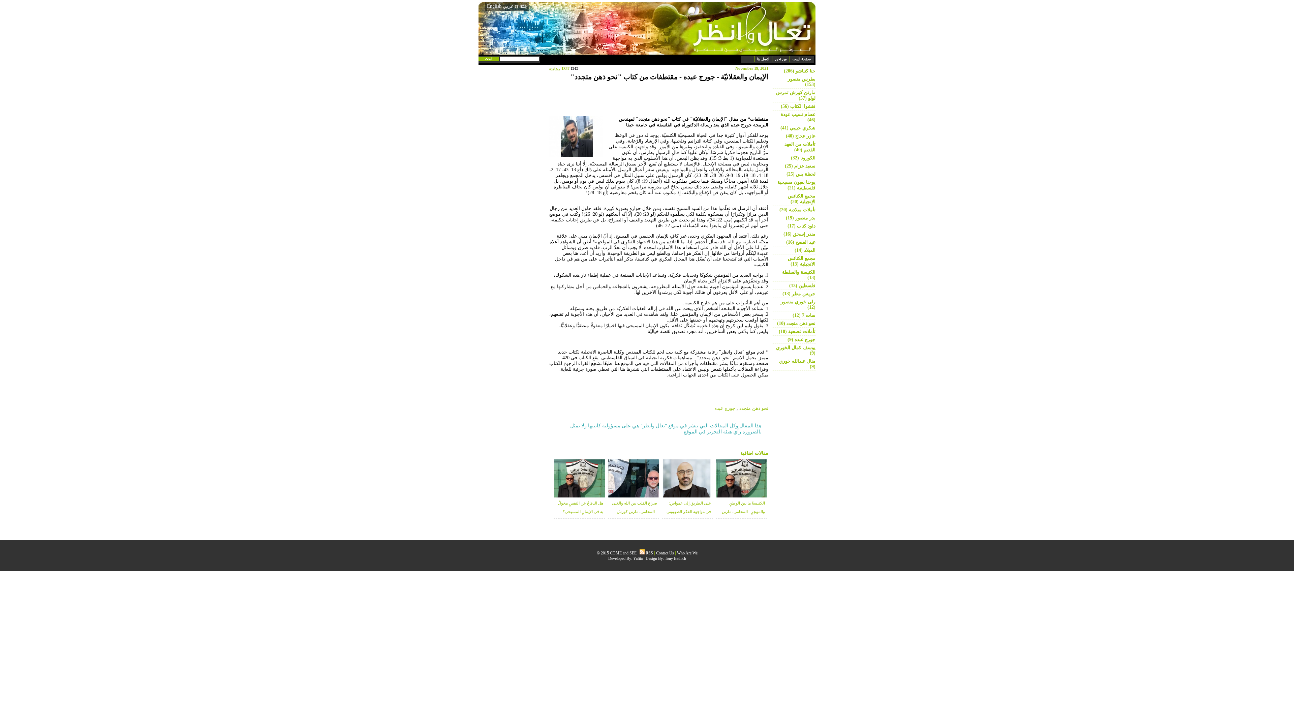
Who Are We (687, 553)
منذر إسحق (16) (799, 234)
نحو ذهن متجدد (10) (796, 323)
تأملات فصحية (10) (797, 331)
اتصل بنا (763, 59)
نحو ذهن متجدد (753, 408)
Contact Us (665, 553)
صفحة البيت (802, 59)
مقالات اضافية (754, 453)
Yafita (638, 558)
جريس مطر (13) (798, 293)
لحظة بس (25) (801, 174)
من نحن (781, 59)
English (494, 6)
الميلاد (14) (805, 250)
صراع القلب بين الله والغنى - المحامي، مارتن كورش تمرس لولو (634, 511)
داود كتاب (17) (801, 226)
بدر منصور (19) (800, 217)
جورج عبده (724, 408)
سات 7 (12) (804, 315)
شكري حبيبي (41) (797, 127)
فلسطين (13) (802, 285)
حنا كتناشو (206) (799, 70)
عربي (508, 6)
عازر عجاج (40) (800, 136)
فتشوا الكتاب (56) (798, 106)
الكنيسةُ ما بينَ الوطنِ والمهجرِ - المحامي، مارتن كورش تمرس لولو (743, 511)
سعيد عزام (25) (800, 166)
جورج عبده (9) (801, 339)
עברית (521, 6)
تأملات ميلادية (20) (797, 209)
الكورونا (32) (803, 157)
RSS (649, 553)
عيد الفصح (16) (800, 242)
